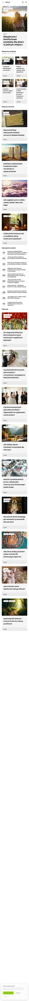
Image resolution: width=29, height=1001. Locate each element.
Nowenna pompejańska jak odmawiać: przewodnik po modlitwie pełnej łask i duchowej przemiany (17, 253)
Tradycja (7, 61)
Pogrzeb (20, 59)
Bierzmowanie (8, 314)
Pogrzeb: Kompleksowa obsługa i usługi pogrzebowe (20, 69)
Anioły (6, 568)
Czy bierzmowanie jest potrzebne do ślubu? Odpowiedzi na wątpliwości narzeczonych (14, 411)
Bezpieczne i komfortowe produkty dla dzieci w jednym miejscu (13, 40)
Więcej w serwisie (8, 107)
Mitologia (7, 114)
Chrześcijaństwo (8, 389)
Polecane (5, 309)
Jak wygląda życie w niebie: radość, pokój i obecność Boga (14, 202)
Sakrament (7, 317)
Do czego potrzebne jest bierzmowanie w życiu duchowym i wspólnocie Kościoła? (13, 336)
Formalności (21, 81)
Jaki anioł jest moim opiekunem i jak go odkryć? (14, 587)
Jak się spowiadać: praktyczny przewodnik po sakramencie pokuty (17, 257)
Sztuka (11, 534)
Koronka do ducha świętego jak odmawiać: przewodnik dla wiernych (14, 519)
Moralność (12, 146)
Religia (19, 83)
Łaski (6, 216)
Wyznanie (12, 601)
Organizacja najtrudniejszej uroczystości (7, 68)
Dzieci (6, 10)
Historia (6, 112)
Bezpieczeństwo (8, 8)
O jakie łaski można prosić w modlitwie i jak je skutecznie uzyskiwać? (13, 236)
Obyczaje (7, 59)
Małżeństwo (7, 354)
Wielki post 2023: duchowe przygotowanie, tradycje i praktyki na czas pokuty (16, 270)
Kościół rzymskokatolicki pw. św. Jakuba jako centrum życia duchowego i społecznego (14, 483)
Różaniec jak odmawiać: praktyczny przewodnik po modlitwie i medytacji (17, 263)
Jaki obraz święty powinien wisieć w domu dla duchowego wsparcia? (14, 554)
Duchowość (7, 182)
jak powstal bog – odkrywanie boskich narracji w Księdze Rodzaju (13, 133)
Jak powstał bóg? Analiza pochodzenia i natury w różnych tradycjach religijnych (16, 281)
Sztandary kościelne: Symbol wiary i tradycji (7, 91)
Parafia (6, 184)
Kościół (6, 81)
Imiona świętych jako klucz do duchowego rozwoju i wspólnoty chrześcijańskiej (16, 275)
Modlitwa (12, 216)
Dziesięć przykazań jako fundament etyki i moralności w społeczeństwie (12, 168)
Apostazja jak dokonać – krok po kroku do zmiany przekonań (13, 621)
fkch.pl (7, 2)
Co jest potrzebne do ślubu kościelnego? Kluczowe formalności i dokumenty (21, 93)
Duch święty (7, 499)
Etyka (6, 146)
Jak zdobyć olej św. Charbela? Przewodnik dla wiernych (13, 447)
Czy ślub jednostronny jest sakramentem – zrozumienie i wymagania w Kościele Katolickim (14, 374)
